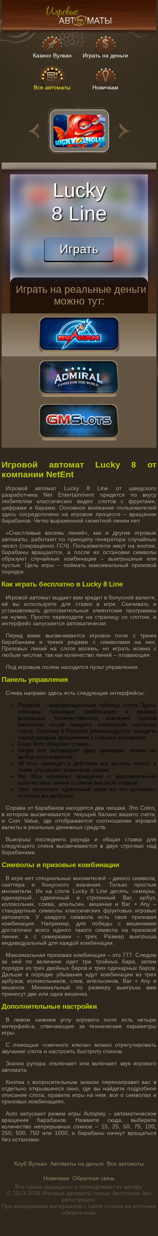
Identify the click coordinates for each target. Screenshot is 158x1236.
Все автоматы (125, 1163)
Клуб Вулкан (30, 1163)
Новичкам (56, 1178)
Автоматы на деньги (77, 1163)
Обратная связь (94, 1178)
